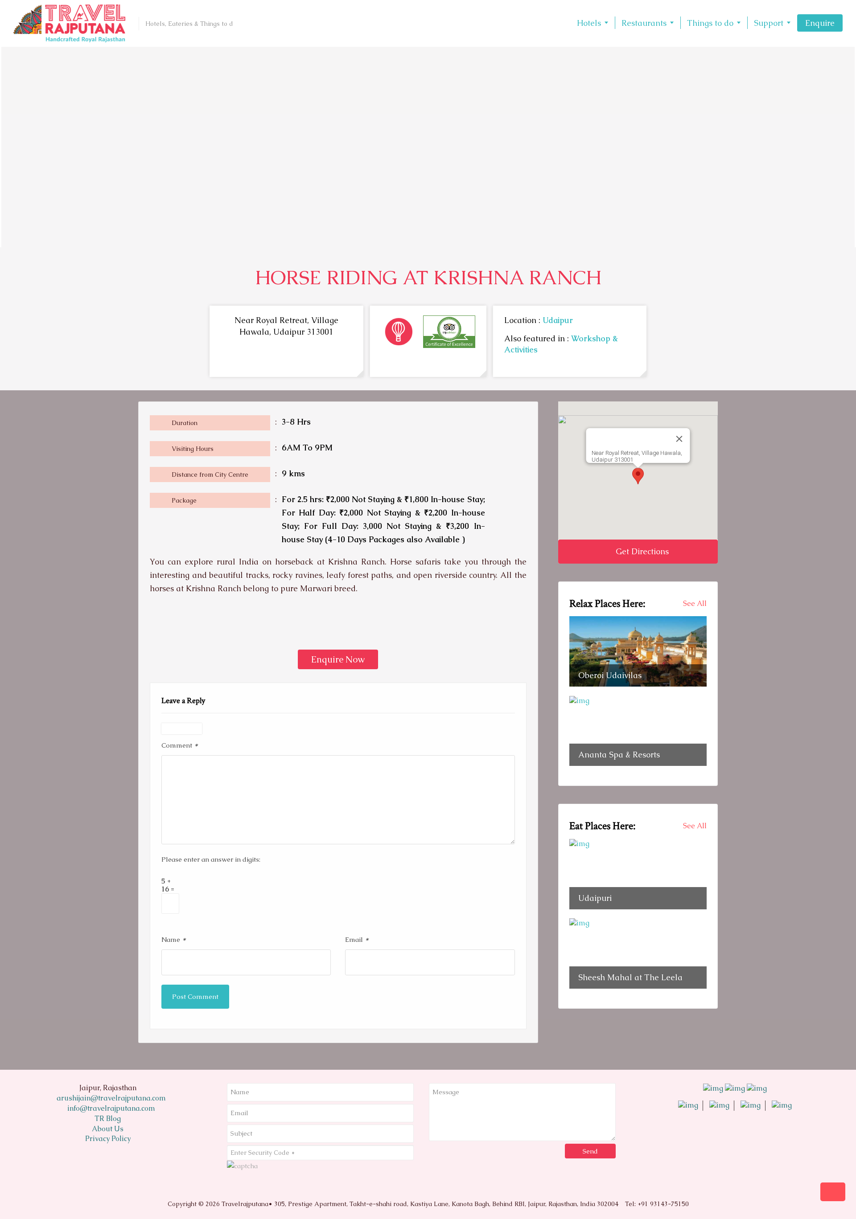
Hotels (589, 23)
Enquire (820, 23)
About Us (107, 1128)
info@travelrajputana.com (110, 1108)
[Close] (679, 439)
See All (695, 603)
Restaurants (644, 23)
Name (173, 939)
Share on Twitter (183, 627)
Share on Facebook (160, 627)
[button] (638, 476)
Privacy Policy (108, 1138)
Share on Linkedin (208, 627)
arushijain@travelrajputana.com (110, 1098)
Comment (179, 745)
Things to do (710, 23)
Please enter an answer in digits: (210, 859)
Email (357, 939)
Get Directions (641, 551)
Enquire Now (338, 659)
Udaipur (558, 320)
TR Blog (108, 1118)
